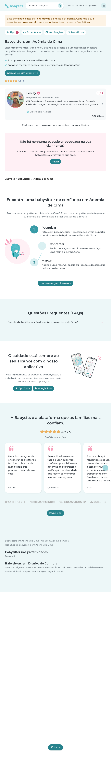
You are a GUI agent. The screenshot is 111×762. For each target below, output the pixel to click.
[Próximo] (105, 468)
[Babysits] (14, 5)
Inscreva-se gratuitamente (22, 73)
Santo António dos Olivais (47, 567)
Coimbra (9, 567)
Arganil (51, 571)
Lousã (60, 571)
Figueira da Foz (24, 567)
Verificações (55, 32)
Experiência (33, 32)
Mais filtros (77, 32)
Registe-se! (55, 513)
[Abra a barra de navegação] (103, 5)
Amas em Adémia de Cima (55, 541)
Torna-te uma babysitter (82, 5)
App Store (24, 388)
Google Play (45, 388)
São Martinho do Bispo (17, 571)
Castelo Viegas (38, 571)
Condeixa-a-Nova (94, 567)
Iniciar (55, 161)
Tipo (13, 32)
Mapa (57, 747)
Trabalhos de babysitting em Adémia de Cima (29, 545)
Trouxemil (10, 556)
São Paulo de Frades (72, 567)
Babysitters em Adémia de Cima (22, 541)
